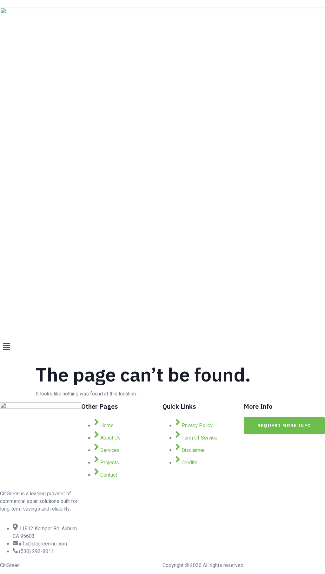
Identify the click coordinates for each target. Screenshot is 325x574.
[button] (162, 347)
